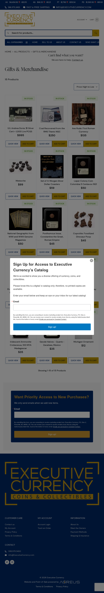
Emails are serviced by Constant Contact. (53, 319)
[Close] (91, 260)
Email (16, 301)
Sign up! (52, 326)
